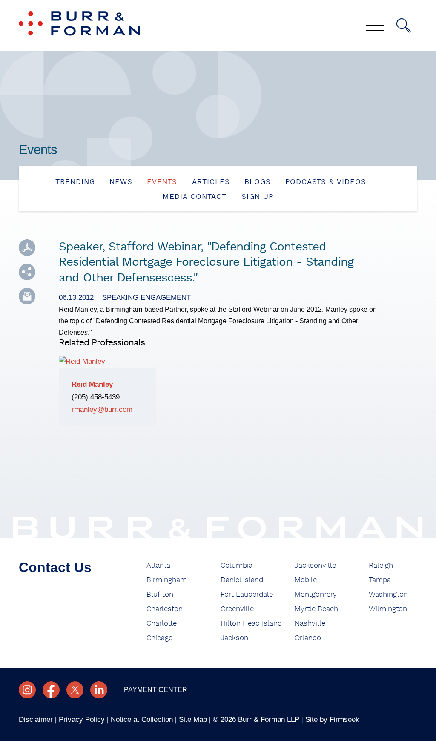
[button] (27, 272)
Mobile (306, 580)
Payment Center (155, 689)
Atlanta (158, 565)
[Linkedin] (98, 689)
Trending (75, 181)
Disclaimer (36, 719)
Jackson (234, 638)
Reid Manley (92, 384)
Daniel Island (242, 580)
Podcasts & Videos (325, 181)
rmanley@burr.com (102, 409)
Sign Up (257, 196)
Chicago (159, 638)
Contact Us (55, 567)
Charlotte (161, 623)
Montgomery (316, 594)
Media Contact (195, 196)
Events (162, 181)
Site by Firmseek (332, 719)
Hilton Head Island (251, 623)
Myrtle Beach (316, 609)
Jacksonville (315, 565)
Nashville (310, 623)
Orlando (308, 638)
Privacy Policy (82, 719)
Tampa (380, 580)
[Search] (403, 25)
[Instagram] (27, 689)
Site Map (193, 719)
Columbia (236, 565)
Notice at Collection (142, 719)
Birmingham (166, 580)
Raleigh (381, 565)
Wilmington (388, 609)
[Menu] (374, 26)
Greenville (237, 609)
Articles (211, 181)
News (120, 181)
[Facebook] (51, 689)
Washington (388, 594)
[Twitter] (74, 689)
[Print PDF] (27, 247)
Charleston (164, 609)
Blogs (257, 181)
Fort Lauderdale (247, 594)
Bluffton (159, 594)
